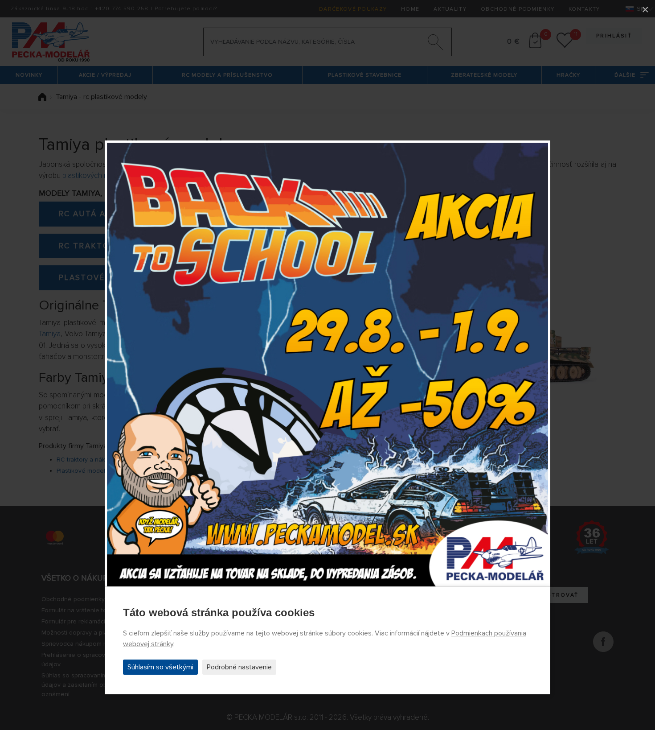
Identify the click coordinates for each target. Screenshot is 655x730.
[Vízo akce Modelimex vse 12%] (327, 365)
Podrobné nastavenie (239, 667)
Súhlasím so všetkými (160, 667)
